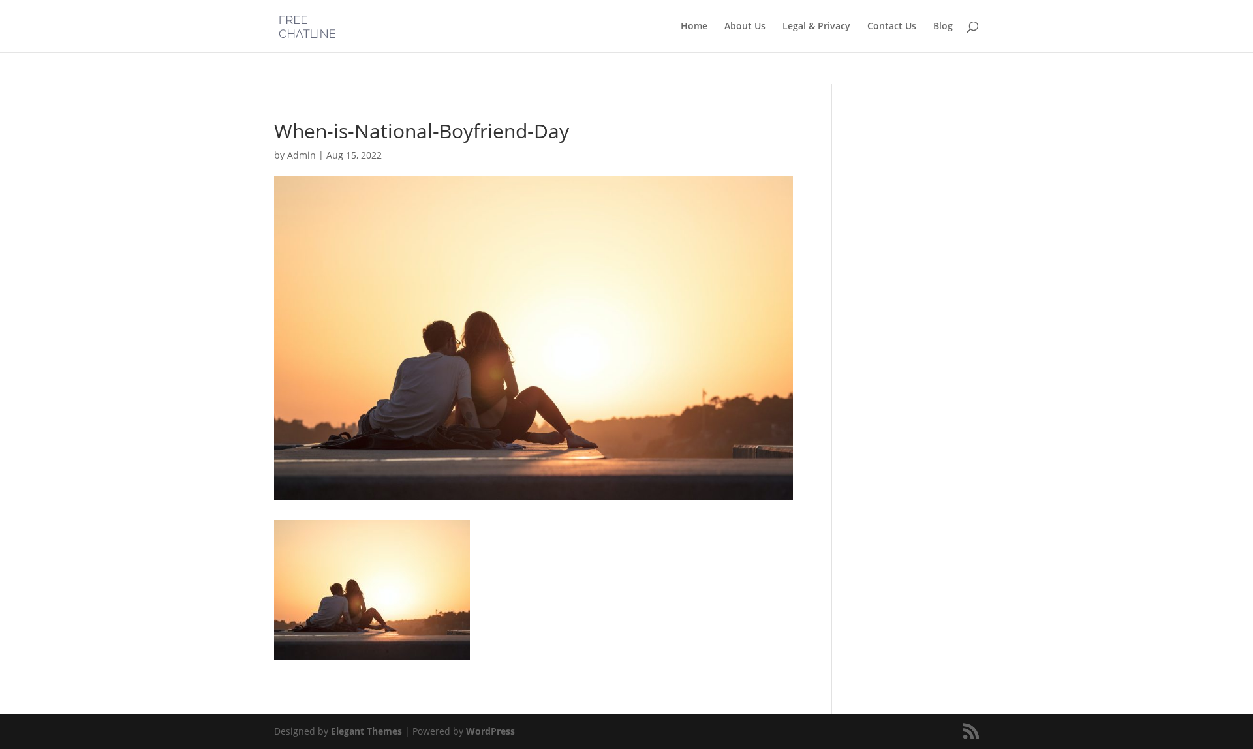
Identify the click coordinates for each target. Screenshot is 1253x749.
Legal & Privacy (816, 27)
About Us (745, 27)
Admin (301, 155)
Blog (943, 27)
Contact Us (891, 27)
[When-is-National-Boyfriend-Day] (372, 652)
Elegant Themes (366, 731)
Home (694, 27)
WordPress (490, 731)
